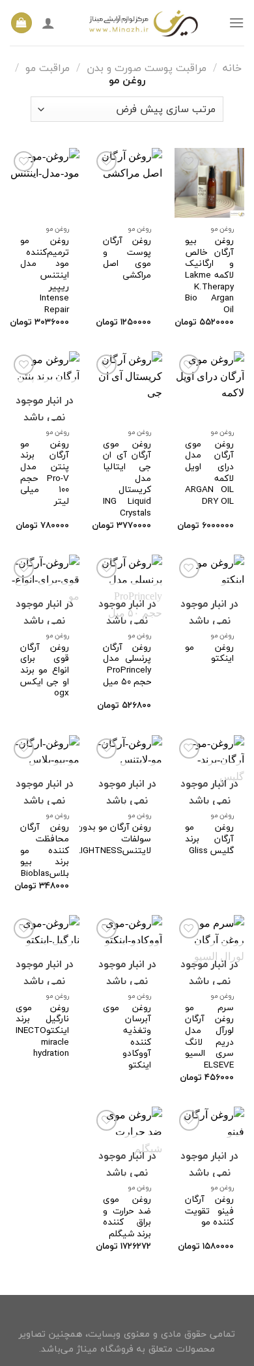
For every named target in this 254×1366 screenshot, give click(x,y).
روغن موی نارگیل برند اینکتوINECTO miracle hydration (42, 1030)
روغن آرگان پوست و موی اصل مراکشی (127, 258)
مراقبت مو (47, 68)
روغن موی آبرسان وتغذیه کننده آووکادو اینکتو (127, 1036)
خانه (232, 68)
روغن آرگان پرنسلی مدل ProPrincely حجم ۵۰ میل (127, 664)
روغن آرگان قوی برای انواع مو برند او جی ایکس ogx (44, 670)
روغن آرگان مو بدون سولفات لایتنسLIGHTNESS (113, 838)
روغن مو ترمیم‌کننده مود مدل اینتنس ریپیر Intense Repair (44, 275)
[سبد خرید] (21, 23)
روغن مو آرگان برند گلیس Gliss (209, 838)
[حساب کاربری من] (48, 22)
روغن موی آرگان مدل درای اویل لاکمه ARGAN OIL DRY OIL (209, 472)
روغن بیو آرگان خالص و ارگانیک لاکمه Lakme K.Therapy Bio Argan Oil (209, 275)
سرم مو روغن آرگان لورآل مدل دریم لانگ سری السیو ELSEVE (209, 1036)
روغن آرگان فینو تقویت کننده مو (209, 1210)
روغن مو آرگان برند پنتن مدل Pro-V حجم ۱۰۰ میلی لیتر (44, 472)
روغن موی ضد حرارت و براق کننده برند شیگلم (127, 1216)
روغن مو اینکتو (209, 652)
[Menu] (236, 22)
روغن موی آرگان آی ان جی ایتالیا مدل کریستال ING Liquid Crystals (127, 478)
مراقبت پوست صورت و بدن (146, 68)
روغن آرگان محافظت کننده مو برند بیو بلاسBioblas (44, 850)
